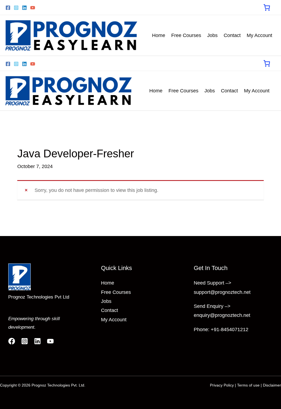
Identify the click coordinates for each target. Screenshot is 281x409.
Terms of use (248, 385)
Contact (232, 35)
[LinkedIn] (37, 341)
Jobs (212, 35)
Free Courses (186, 35)
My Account (259, 35)
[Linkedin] (24, 7)
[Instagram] (16, 7)
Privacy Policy (222, 385)
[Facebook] (7, 7)
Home (158, 35)
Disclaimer (272, 385)
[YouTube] (32, 7)
